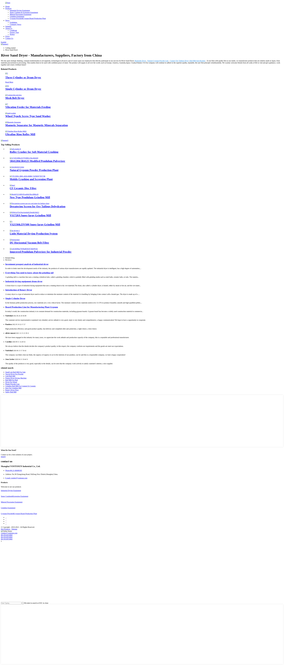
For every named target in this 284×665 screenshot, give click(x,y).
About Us (8, 28)
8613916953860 (6, 535)
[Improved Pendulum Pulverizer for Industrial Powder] (24, 249)
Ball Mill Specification (197, 61)
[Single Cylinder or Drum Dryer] (7, 86)
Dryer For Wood (11, 382)
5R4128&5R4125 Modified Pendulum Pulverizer (37, 161)
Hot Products (5, 529)
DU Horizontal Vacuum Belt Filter (29, 242)
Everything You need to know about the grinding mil (29, 273)
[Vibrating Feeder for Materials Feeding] (6, 104)
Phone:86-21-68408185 (13, 470)
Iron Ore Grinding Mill (13, 388)
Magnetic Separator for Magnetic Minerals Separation (36, 125)
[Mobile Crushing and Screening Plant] (27, 176)
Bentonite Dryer (140, 61)
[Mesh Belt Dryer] (13, 95)
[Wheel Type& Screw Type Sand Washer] (10, 113)
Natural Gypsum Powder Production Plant (34, 170)
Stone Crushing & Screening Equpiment (24, 12)
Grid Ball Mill (10, 376)
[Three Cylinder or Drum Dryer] (6, 73)
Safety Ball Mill (10, 392)
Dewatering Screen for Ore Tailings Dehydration (37, 206)
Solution (8, 26)
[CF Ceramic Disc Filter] (12, 185)
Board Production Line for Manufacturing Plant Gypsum (31, 307)
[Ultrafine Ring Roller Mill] (16, 131)
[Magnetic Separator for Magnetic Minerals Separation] (13, 122)
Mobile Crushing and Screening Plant (31, 179)
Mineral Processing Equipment (20, 14)
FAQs (7, 36)
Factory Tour (14, 32)
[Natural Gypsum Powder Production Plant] (17, 167)
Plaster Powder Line (12, 384)
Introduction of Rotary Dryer (18, 290)
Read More (9, 82)
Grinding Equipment (17, 16)
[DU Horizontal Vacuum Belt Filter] (15, 240)
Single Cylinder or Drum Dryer (23, 88)
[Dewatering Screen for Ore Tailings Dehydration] (29, 203)
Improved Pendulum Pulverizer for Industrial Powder (41, 251)
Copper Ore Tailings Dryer (179, 61)
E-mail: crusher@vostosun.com (16, 478)
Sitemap (14, 529)
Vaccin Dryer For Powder (14, 374)
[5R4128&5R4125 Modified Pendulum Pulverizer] (24, 158)
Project (12, 34)
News (7, 20)
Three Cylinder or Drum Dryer (23, 77)
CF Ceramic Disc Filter (23, 188)
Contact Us (9, 38)
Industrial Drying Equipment (20, 10)
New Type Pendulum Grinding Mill (30, 197)
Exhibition (13, 22)
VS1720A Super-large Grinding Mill (30, 215)
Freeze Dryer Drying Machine (16, 378)
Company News (15, 24)
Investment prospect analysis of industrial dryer (26, 264)
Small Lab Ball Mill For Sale (15, 372)
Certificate (13, 30)
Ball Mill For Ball (11, 380)
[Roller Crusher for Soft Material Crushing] (15, 149)
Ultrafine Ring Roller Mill (20, 134)
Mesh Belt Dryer (14, 98)
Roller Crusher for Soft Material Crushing (34, 151)
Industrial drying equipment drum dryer (23, 281)
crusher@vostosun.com (9, 533)
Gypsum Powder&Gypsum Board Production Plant (28, 18)
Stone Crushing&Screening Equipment (14, 496)
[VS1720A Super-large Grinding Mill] (24, 212)
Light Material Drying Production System (34, 233)
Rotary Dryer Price (12, 390)
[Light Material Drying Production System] (15, 231)
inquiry (3, 457)
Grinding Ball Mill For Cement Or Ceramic (20, 386)
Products (8, 8)
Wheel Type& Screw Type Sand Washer (28, 116)
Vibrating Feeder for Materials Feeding (28, 107)
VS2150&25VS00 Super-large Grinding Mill (35, 224)
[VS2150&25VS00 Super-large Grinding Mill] (11, 221)
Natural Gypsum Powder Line (158, 61)
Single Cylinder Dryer (15, 298)
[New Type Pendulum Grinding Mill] (24, 194)
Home (7, 6)
